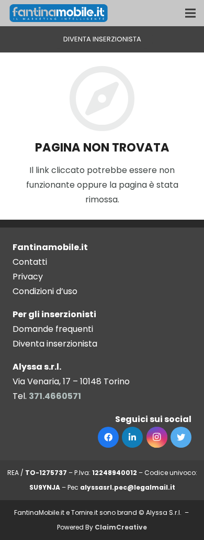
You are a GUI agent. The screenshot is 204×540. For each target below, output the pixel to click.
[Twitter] (181, 437)
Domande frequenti (53, 329)
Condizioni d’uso (45, 291)
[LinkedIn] (132, 437)
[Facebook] (108, 437)
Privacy (28, 277)
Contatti (30, 262)
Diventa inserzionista (55, 344)
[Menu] (190, 13)
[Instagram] (156, 437)
